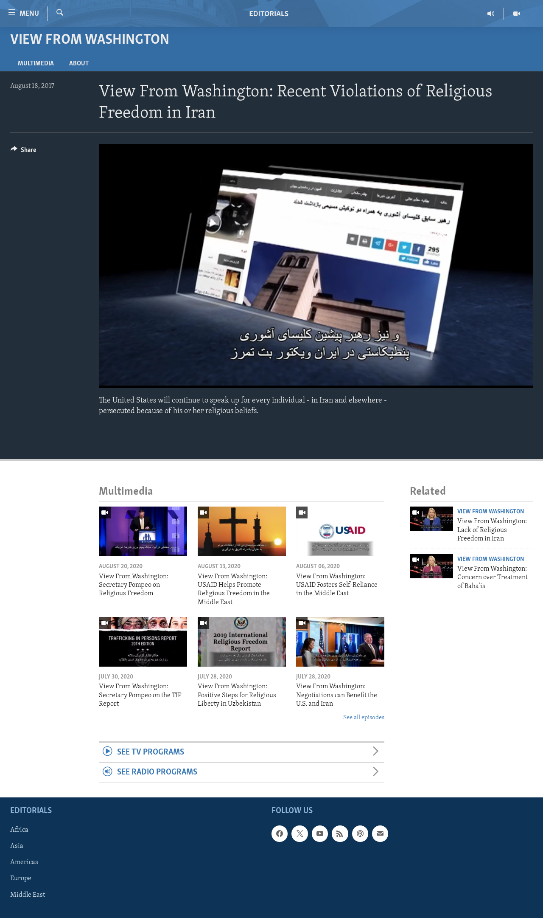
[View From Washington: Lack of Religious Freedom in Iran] (431, 519)
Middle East (27, 894)
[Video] (516, 14)
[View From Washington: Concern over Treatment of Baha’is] (431, 566)
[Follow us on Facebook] (280, 833)
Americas (24, 862)
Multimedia (36, 63)
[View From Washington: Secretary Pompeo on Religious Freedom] (143, 531)
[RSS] (340, 833)
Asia (16, 846)
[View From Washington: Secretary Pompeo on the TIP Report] (143, 642)
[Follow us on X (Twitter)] (299, 833)
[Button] (23, 152)
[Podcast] (360, 833)
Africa (19, 830)
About (79, 63)
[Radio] (491, 14)
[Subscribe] (380, 833)
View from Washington (490, 512)
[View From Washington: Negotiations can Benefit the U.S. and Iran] (340, 642)
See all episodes (363, 718)
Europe (20, 878)
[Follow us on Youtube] (320, 833)
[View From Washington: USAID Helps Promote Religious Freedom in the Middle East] (242, 531)
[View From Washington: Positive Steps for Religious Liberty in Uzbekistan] (242, 642)
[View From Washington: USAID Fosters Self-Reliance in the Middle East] (340, 531)
